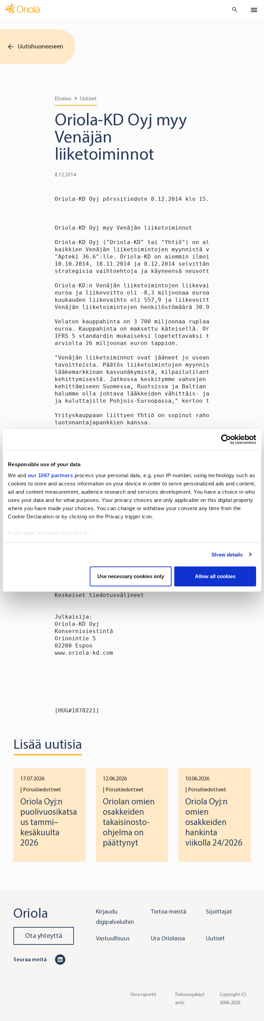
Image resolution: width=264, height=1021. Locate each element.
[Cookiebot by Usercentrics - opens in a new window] (226, 439)
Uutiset (88, 98)
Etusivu (63, 98)
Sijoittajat (219, 911)
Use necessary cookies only (130, 576)
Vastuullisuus (113, 938)
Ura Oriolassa (168, 938)
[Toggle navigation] (254, 10)
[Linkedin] (60, 959)
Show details (227, 555)
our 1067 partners (50, 475)
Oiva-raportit (143, 994)
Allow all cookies (215, 576)
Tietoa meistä (168, 911)
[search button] (232, 9)
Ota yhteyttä (43, 936)
